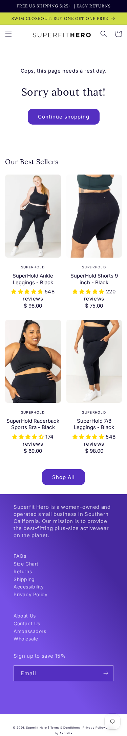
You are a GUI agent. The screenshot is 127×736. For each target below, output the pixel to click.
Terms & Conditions (65, 727)
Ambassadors (30, 631)
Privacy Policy (30, 594)
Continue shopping (63, 116)
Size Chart (26, 564)
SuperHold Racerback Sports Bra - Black (32, 424)
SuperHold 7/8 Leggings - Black (94, 424)
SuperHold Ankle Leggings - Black (33, 279)
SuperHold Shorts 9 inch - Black (94, 279)
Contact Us (27, 623)
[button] (8, 33)
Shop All (63, 477)
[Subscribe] (105, 673)
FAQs (20, 556)
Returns (23, 571)
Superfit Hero (36, 727)
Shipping (24, 579)
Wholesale (26, 638)
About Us (25, 616)
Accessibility (29, 586)
